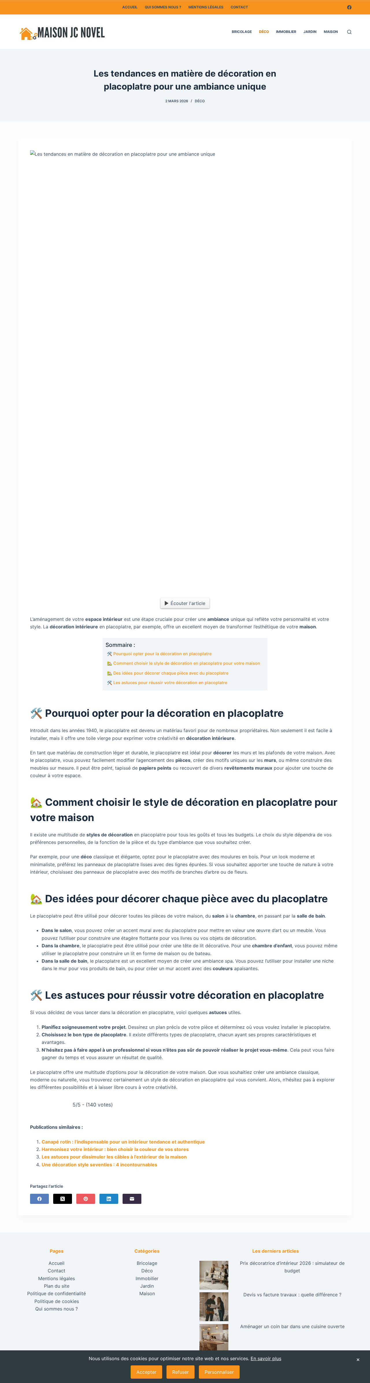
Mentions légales (205, 7)
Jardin (310, 31)
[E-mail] (132, 1199)
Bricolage (242, 31)
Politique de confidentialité (56, 1293)
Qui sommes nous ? (163, 7)
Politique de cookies (56, 1301)
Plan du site (56, 1286)
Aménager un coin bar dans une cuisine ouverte (292, 1326)
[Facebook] (349, 7)
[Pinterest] (85, 1199)
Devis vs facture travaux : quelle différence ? (292, 1294)
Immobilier (286, 31)
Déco (264, 31)
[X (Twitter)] (62, 1199)
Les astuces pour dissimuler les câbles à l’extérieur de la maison (114, 1157)
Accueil (130, 7)
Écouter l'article (188, 603)
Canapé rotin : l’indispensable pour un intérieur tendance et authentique (123, 1142)
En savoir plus (266, 1358)
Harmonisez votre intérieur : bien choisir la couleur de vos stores (115, 1149)
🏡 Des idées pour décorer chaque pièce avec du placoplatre (167, 673)
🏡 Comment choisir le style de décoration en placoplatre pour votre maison (183, 663)
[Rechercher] (349, 32)
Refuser (180, 1372)
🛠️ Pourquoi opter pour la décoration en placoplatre (159, 653)
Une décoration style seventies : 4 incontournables (99, 1164)
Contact (239, 7)
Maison (331, 31)
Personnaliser (219, 1372)
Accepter (146, 1372)
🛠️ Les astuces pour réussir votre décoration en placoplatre (167, 682)
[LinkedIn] (108, 1199)
